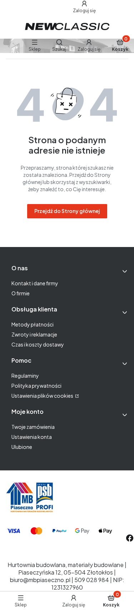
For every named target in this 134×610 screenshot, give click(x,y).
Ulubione (21, 447)
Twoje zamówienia (33, 426)
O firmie (20, 293)
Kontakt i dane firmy (34, 283)
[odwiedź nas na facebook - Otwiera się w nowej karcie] (129, 538)
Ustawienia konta (31, 437)
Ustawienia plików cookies (42, 395)
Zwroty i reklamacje (34, 334)
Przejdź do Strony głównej (67, 211)
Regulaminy (25, 375)
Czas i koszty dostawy (37, 344)
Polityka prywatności (36, 385)
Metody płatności (32, 324)
